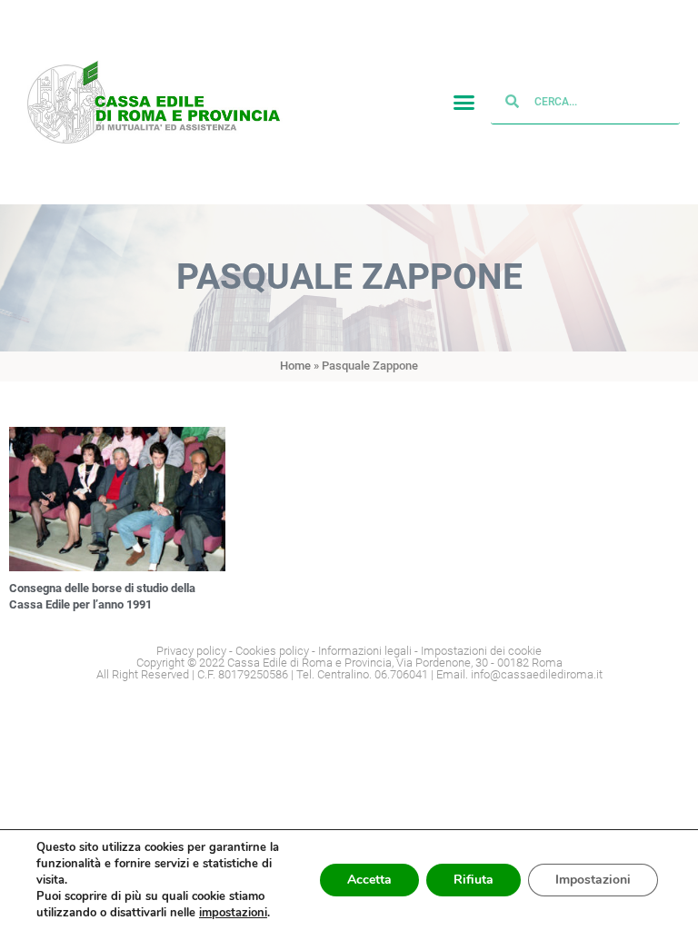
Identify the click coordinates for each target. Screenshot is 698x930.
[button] (464, 102)
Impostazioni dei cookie (481, 651)
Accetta (369, 879)
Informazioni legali (365, 651)
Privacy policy (191, 651)
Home (295, 365)
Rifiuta (474, 879)
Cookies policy (272, 651)
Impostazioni (593, 879)
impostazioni (233, 913)
